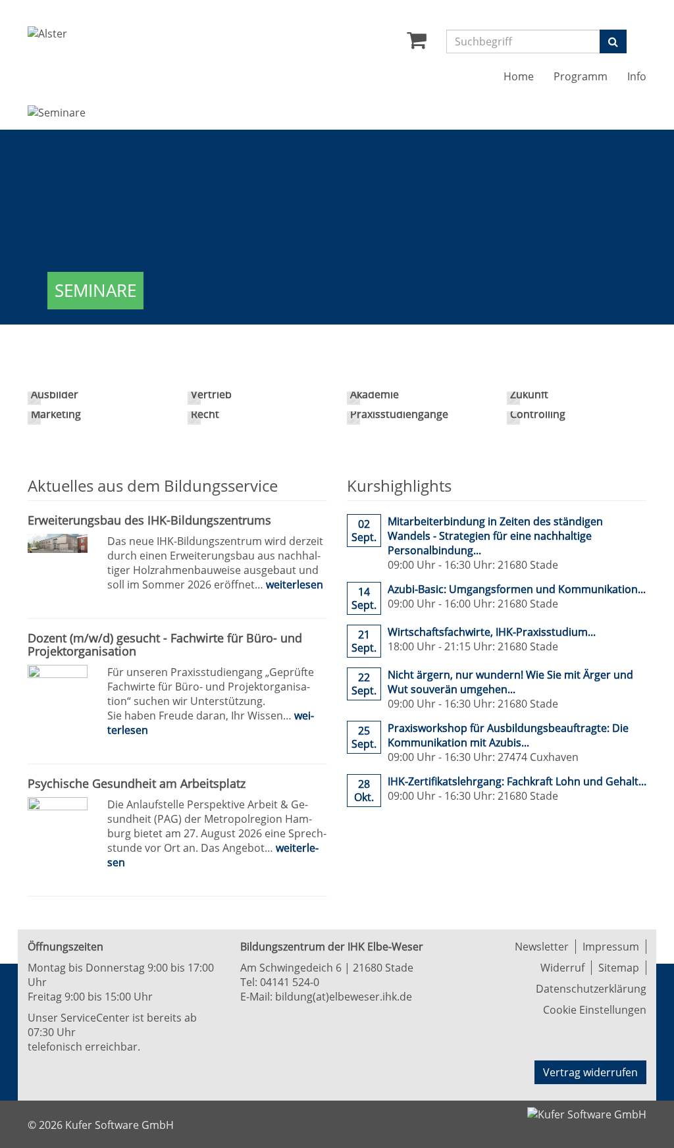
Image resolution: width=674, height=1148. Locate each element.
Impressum (611, 946)
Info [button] (636, 76)
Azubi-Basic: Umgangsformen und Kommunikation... (517, 589)
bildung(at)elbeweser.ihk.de (343, 996)
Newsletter (542, 946)
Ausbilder (34, 394)
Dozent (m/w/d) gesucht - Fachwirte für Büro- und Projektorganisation (165, 644)
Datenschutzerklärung (591, 988)
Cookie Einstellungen (594, 1010)
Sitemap (618, 967)
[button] (590, 1072)
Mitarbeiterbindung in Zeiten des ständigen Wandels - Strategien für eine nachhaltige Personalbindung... (495, 536)
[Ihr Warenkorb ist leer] (417, 43)
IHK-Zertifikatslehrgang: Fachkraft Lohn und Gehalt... (517, 781)
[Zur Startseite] (47, 33)
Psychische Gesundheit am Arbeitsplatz (137, 783)
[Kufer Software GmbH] (586, 1110)
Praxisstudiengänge (353, 414)
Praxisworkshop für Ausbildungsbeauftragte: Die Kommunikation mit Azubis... (508, 735)
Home (519, 76)
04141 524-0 (289, 982)
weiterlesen (294, 584)
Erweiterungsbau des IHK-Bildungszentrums (149, 520)
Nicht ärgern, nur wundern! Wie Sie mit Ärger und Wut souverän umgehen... (510, 681)
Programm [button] (581, 76)
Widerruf (562, 967)
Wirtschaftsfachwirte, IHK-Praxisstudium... (492, 632)
